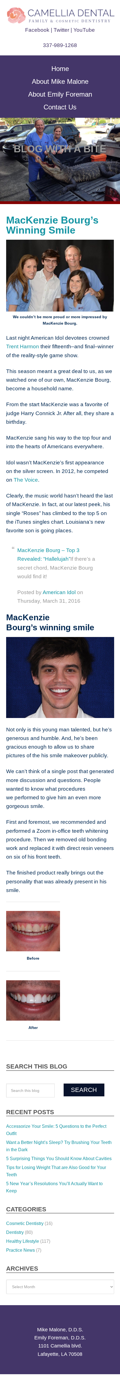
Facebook (39, 29)
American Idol (56, 575)
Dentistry (15, 1197)
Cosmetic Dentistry (25, 1189)
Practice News (20, 1215)
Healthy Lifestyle (22, 1206)
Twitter (62, 29)
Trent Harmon (22, 346)
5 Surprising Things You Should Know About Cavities (59, 1123)
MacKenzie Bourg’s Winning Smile (45, 225)
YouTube (83, 29)
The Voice (102, 471)
